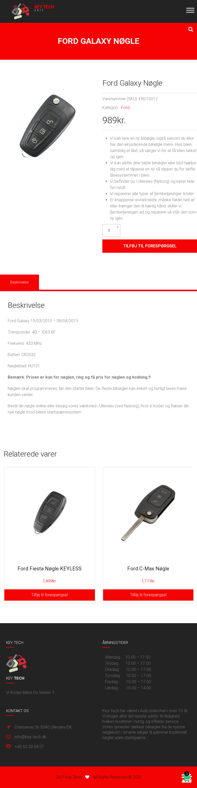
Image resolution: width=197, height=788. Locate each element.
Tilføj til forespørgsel (49, 594)
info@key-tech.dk (30, 736)
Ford (125, 107)
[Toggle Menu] (190, 10)
